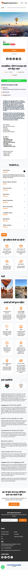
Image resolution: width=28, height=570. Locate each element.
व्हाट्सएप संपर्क (14, 504)
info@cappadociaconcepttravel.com (11, 550)
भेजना (23, 520)
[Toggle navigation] (26, 3)
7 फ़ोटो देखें (5, 34)
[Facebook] (5, 557)
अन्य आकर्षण (16, 534)
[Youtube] (8, 557)
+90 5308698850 (7, 548)
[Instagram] (2, 557)
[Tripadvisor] (12, 557)
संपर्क (2, 538)
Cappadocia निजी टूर (18, 536)
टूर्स (1, 536)
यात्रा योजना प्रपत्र (5, 532)
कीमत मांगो (14, 50)
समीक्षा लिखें (4, 234)
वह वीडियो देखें (13, 34)
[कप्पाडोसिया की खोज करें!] (8, 2)
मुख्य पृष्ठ (15, 532)
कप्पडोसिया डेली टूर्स (5, 534)
